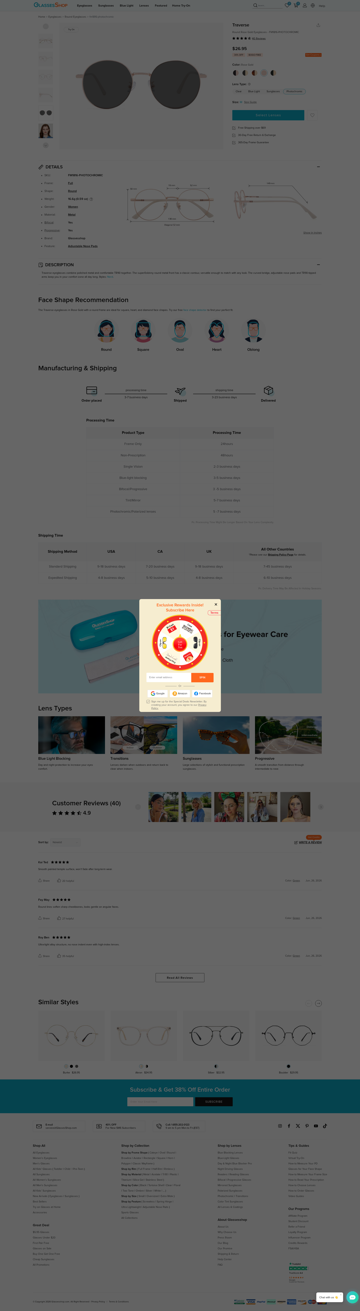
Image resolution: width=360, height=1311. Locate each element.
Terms (214, 612)
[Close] (216, 604)
